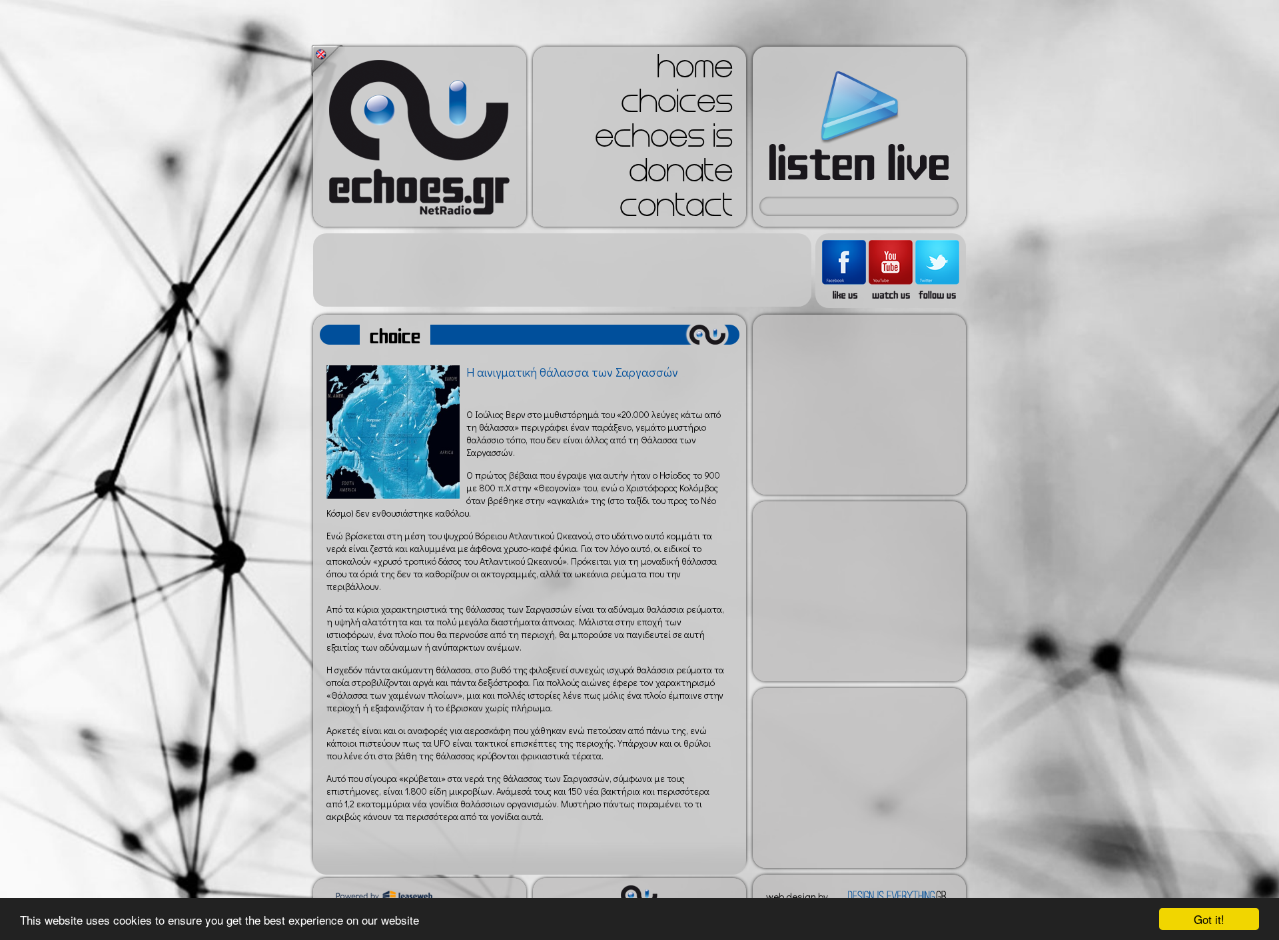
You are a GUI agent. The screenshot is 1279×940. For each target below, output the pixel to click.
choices (677, 105)
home (695, 70)
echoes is (664, 140)
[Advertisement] (562, 270)
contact (676, 209)
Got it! (1209, 919)
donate (681, 174)
